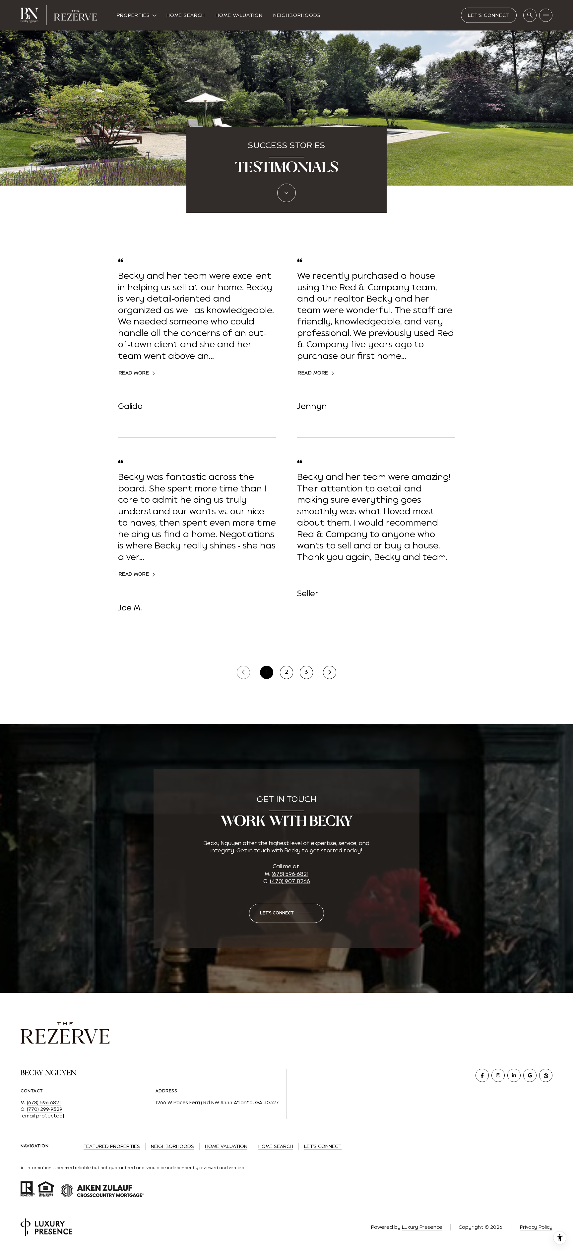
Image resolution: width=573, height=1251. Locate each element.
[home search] (530, 15)
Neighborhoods (297, 15)
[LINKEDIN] (514, 1075)
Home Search (185, 15)
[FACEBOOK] (482, 1075)
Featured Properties (112, 1146)
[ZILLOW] (545, 1075)
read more (134, 373)
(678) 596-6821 (290, 874)
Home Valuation (239, 15)
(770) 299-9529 (44, 1109)
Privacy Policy (536, 1227)
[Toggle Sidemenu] (545, 15)
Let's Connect (489, 15)
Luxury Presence (422, 1227)
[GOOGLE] (530, 1075)
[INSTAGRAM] (498, 1075)
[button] (286, 913)
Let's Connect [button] (323, 1146)
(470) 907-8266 (290, 881)
